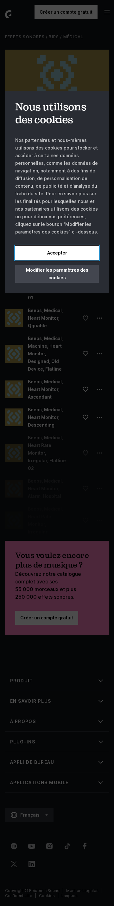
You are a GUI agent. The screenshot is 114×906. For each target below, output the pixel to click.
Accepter (57, 252)
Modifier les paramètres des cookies (57, 273)
